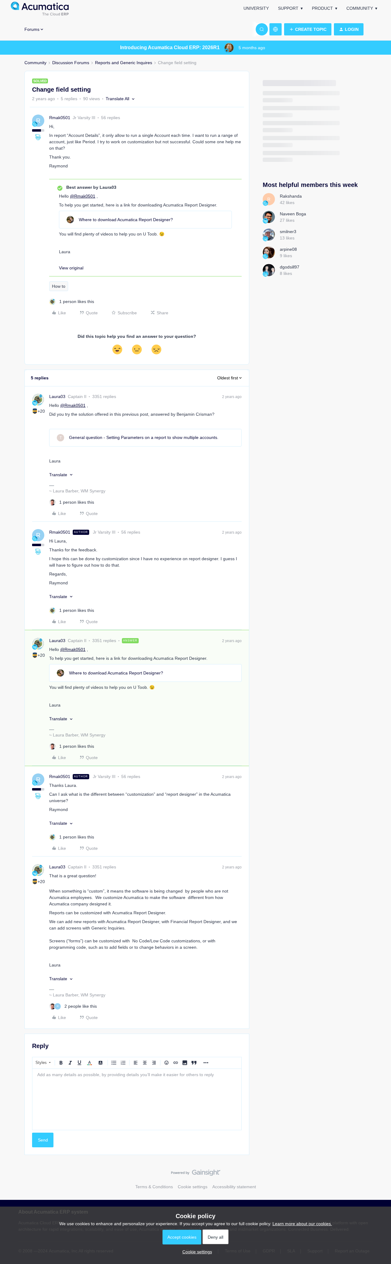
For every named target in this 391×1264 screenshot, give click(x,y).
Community (359, 8)
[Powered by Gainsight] (195, 1174)
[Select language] (275, 29)
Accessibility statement (234, 1186)
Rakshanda (291, 196)
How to (58, 286)
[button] (307, 29)
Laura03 (57, 396)
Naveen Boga (293, 213)
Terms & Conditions (154, 1186)
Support (288, 8)
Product (322, 8)
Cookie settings (192, 1186)
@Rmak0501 (82, 196)
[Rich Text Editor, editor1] (136, 1099)
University (256, 8)
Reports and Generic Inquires (123, 62)
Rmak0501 (59, 117)
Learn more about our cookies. (302, 1223)
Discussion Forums (70, 62)
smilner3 (288, 231)
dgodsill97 (289, 267)
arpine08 (288, 249)
